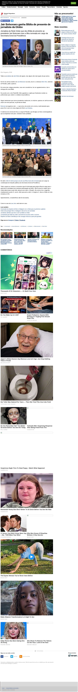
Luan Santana (28, 108)
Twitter (17, 220)
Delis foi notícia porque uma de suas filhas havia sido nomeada (22, 181)
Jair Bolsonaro (21, 82)
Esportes (65, 7)
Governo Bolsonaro (15, 226)
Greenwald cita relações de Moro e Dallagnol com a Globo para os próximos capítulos (23, 209)
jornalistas (8, 76)
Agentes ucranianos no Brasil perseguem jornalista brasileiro (33, 240)
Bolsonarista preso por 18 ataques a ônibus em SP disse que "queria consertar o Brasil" (68, 32)
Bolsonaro (3, 106)
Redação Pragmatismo (9, 13)
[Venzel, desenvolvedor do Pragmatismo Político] (72, 655)
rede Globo (16, 76)
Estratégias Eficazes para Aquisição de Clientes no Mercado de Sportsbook (67, 39)
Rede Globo (44, 226)
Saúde (26, 7)
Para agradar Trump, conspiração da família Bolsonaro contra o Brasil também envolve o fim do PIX (6, 242)
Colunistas (59, 7)
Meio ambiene (51, 7)
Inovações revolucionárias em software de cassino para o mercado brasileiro (68, 68)
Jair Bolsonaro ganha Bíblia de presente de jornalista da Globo (25, 25)
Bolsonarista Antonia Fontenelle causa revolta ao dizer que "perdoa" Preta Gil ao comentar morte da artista (69, 62)
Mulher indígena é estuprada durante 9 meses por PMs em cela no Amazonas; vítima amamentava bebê (68, 47)
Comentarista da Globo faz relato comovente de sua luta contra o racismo (20, 214)
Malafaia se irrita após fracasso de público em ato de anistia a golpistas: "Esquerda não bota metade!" (46, 242)
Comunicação (7, 226)
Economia (32, 7)
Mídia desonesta (5, 17)
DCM (10, 72)
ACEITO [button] (73, 3)
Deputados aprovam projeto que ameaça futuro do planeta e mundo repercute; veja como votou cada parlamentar (69, 76)
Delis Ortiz (44, 82)
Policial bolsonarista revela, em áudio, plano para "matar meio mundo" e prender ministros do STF (19, 242)
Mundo (44, 7)
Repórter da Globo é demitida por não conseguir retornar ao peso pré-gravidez (21, 216)
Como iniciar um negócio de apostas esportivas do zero (68, 53)
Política (3, 7)
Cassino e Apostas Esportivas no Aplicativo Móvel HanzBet (68, 89)
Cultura (38, 7)
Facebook (22, 220)
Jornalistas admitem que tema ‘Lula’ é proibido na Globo (15, 212)
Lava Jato (13, 203)
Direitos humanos (11, 7)
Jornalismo (30, 226)
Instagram (11, 220)
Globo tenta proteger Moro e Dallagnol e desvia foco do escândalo (18, 211)
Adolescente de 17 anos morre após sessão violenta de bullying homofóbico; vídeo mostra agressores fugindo (69, 19)
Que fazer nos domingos (67, 96)
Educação (20, 7)
